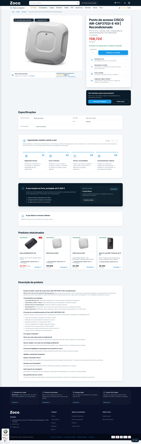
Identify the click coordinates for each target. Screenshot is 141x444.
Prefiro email (120, 101)
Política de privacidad (70, 437)
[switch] (5, 441)
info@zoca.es (15, 427)
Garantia (74, 422)
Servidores (88, 7)
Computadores (43, 7)
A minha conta (75, 426)
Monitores (59, 7)
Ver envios (76, 402)
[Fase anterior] (112, 140)
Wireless (24, 11)
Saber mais (107, 402)
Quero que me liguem (100, 101)
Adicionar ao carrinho (113, 52)
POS (72, 7)
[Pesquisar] (77, 3)
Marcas (95, 7)
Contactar (15, 402)
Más (101, 7)
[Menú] (8, 430)
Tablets (66, 7)
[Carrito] (129, 3)
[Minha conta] (125, 3)
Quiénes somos (107, 416)
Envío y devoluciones (77, 419)
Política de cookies (82, 437)
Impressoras (79, 7)
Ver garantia (46, 402)
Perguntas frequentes (77, 416)
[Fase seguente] (116, 140)
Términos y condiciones (57, 437)
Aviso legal (91, 437)
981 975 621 (15, 394)
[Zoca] (15, 3)
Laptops (52, 7)
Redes (18, 11)
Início (13, 11)
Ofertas (53, 416)
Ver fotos (31, 76)
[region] (70, 163)
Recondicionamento (108, 419)
